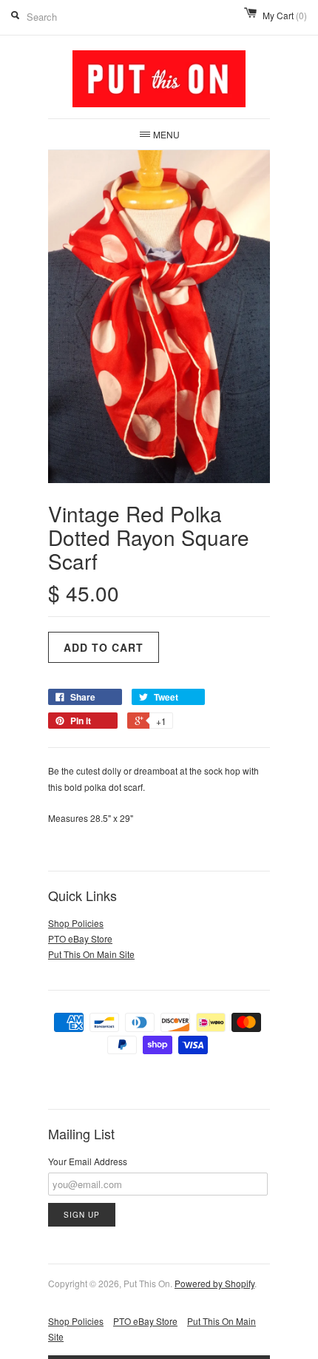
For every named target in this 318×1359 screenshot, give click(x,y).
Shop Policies (76, 923)
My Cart (285, 15)
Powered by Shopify (214, 1283)
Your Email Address (87, 1161)
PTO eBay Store (80, 938)
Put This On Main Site (91, 954)
